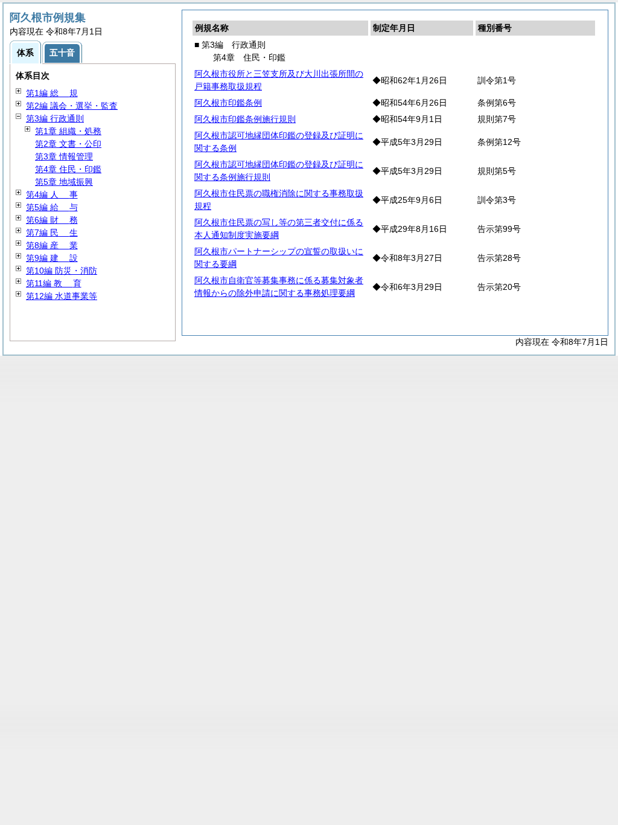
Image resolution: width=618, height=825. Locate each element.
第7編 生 (52, 232)
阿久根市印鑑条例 (228, 103)
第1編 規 (52, 93)
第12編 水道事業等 (61, 296)
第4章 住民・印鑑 (68, 169)
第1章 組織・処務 (68, 131)
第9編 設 (52, 258)
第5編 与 (52, 207)
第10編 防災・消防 (61, 270)
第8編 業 (52, 245)
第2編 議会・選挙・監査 (72, 106)
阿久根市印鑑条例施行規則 (245, 119)
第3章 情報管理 (64, 156)
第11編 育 (53, 283)
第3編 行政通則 (55, 118)
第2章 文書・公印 (68, 144)
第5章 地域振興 (64, 182)
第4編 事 (52, 194)
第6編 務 (52, 220)
